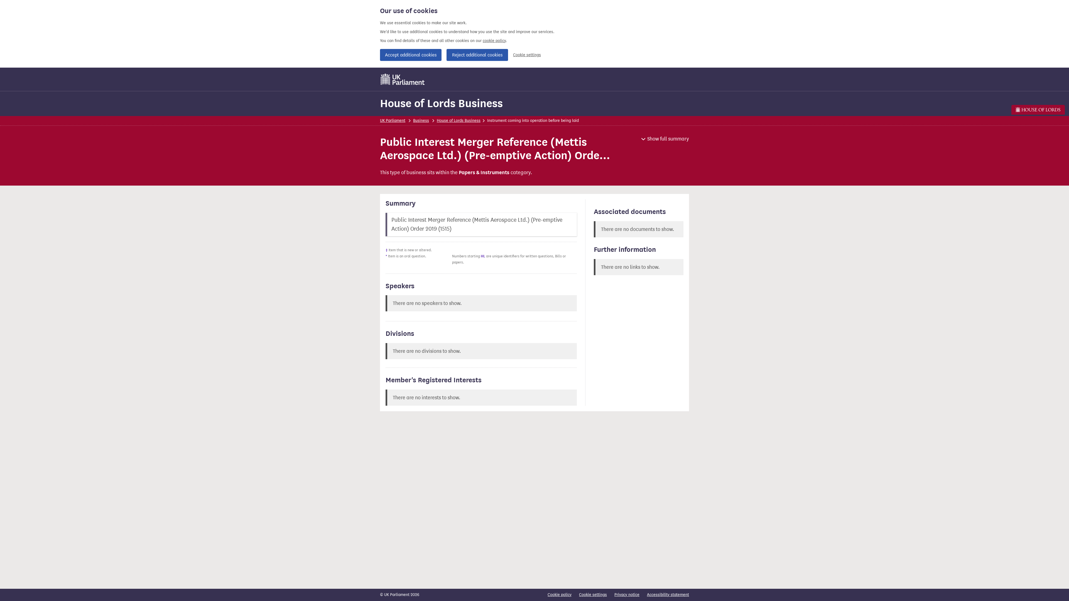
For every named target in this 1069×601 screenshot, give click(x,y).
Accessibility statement (668, 594)
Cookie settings (527, 55)
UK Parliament (392, 120)
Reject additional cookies (477, 55)
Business (421, 120)
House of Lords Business (441, 103)
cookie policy (494, 40)
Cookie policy (560, 594)
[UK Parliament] (402, 79)
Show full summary (668, 139)
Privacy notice (626, 594)
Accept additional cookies (411, 55)
